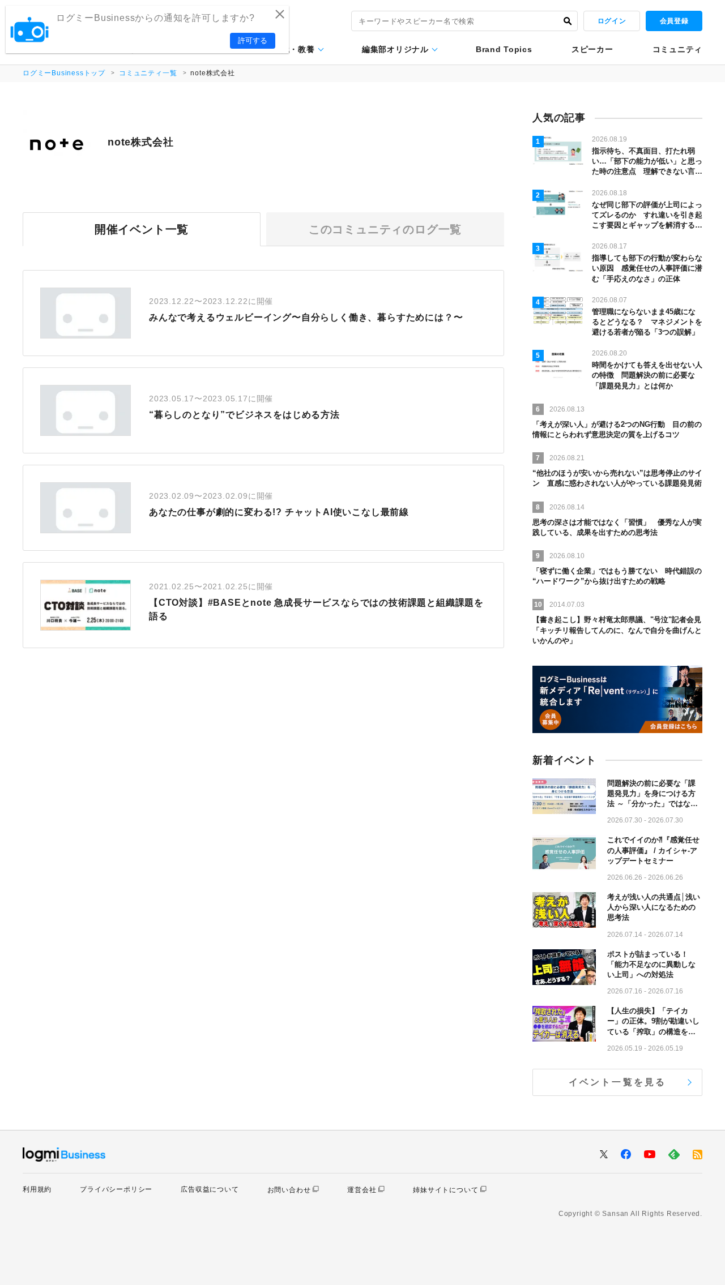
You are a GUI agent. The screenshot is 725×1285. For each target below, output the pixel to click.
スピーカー (592, 49)
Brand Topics (504, 49)
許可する (252, 40)
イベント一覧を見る (618, 1082)
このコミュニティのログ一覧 (385, 229)
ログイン (612, 21)
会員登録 (674, 21)
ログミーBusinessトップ (64, 73)
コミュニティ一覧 (148, 73)
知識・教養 (294, 49)
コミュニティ (677, 49)
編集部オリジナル (395, 49)
